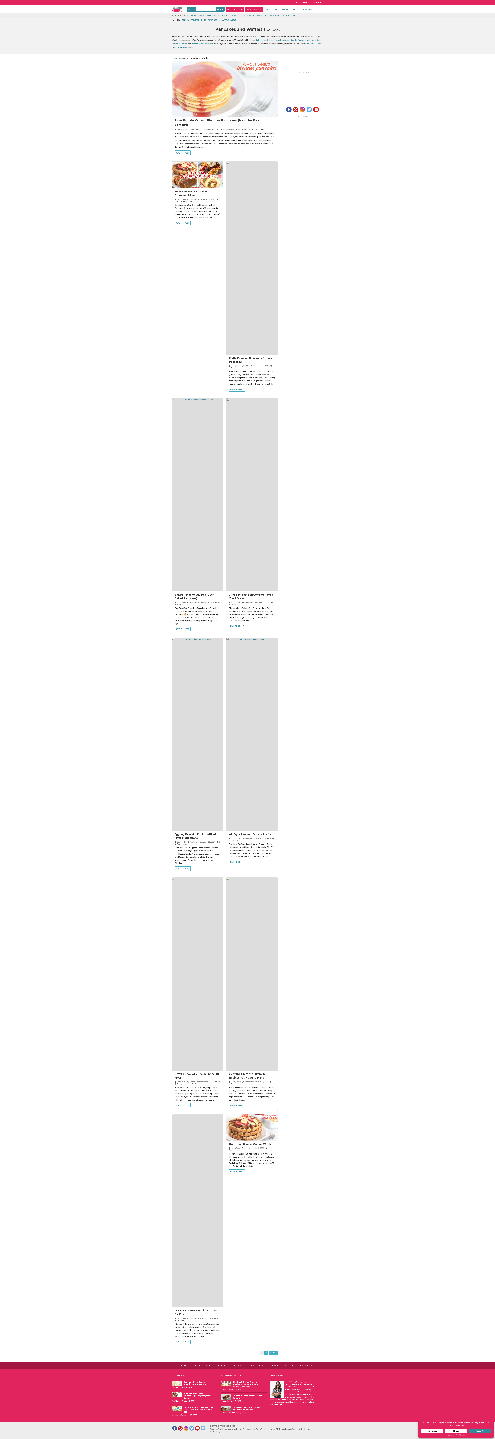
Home (269, 9)
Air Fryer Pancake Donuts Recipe (250, 834)
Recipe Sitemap (259, 1366)
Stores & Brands (239, 1366)
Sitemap (274, 1366)
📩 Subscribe (306, 9)
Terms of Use (288, 1366)
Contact (306, 2)
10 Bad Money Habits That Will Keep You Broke (246, 1408)
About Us (222, 1366)
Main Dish (180, 604)
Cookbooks (273, 16)
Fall (230, 368)
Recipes (285, 9)
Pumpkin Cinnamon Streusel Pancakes (266, 40)
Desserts (236, 1084)
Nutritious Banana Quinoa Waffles (251, 1144)
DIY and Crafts (197, 16)
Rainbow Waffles (179, 43)
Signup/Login (317, 2)
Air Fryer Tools (246, 16)
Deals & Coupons (235, 10)
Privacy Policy (306, 1366)
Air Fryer (232, 840)
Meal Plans (261, 16)
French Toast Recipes (210, 20)
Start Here (196, 1366)
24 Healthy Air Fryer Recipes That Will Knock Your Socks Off (198, 1409)
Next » (273, 1353)
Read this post (182, 153)
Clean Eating (247, 129)
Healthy (184, 1320)
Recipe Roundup (189, 201)
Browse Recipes (213, 16)
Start (277, 9)
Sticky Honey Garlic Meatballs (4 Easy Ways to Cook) (197, 1395)
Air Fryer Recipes (230, 16)
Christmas (178, 201)
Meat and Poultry (191, 1084)
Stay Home (259, 129)
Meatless (184, 844)
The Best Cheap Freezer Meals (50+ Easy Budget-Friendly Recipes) (245, 1384)
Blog (298, 2)
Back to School (254, 10)
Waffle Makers (229, 20)
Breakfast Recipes (190, 20)
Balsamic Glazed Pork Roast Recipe (247, 1396)
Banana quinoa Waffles (201, 43)
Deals (294, 9)
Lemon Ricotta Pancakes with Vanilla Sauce (303, 40)
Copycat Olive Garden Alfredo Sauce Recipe (194, 1383)
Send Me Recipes (288, 16)
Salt (239, 129)
